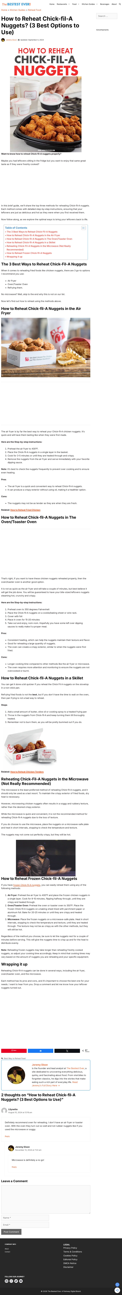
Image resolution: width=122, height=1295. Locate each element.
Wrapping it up (14, 256)
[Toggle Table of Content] (82, 228)
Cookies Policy (70, 1255)
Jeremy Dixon (11, 40)
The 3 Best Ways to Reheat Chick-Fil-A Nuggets (32, 231)
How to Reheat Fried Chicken (25, 510)
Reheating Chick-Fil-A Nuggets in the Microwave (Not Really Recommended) (39, 248)
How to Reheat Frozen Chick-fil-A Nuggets (29, 253)
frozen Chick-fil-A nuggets (26, 885)
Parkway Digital (69, 1291)
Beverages (104, 4)
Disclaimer (68, 1267)
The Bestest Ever (75, 1068)
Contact (7, 1252)
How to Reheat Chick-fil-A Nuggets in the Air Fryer (33, 235)
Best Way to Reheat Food (14, 1058)
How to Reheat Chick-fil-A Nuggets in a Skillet (31, 242)
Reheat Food (34, 10)
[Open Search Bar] (120, 4)
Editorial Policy (70, 1259)
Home (51, 4)
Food (74, 4)
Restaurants (62, 4)
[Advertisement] (45, 186)
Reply (7, 1136)
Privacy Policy (70, 1248)
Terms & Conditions (72, 1252)
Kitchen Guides (88, 4)
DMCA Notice (69, 1263)
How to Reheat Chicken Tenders (27, 771)
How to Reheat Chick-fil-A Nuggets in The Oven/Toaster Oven (39, 239)
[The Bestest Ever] (16, 4)
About (114, 4)
